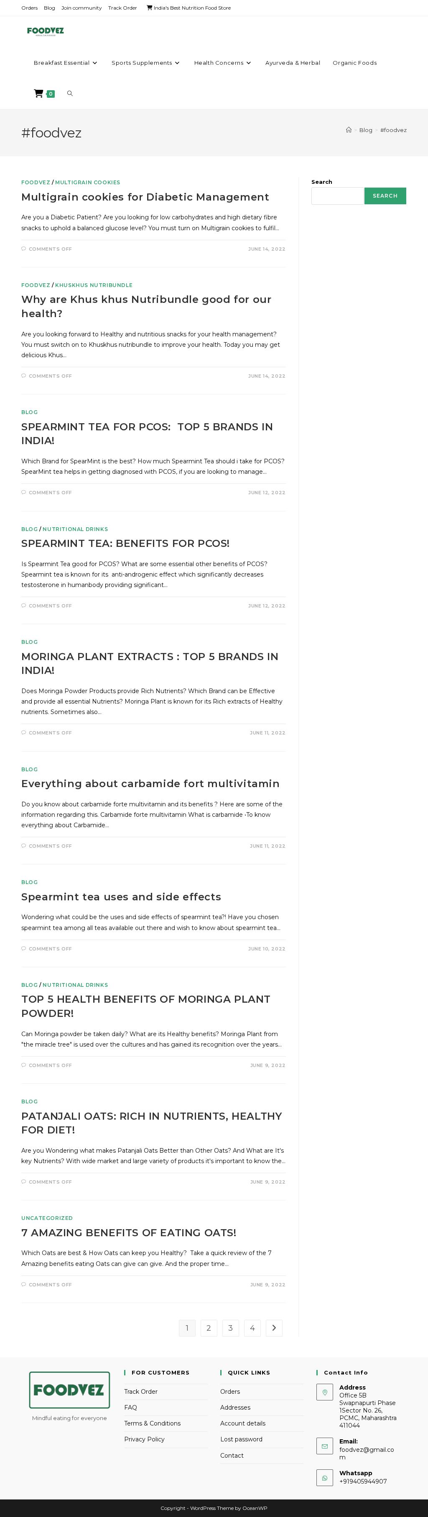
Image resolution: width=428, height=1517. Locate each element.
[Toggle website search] (70, 93)
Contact (232, 1455)
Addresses (235, 1407)
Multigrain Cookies (87, 182)
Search (321, 181)
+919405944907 (363, 1481)
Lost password (241, 1439)
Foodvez (35, 182)
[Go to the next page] (274, 1328)
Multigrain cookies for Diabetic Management (145, 197)
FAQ (130, 1407)
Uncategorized (47, 1218)
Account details (242, 1423)
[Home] (349, 130)
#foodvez (393, 130)
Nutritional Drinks (75, 529)
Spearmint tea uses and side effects (121, 897)
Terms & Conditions (152, 1423)
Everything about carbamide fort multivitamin (150, 784)
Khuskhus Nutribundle (93, 285)
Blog (49, 8)
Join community (81, 8)
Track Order (122, 8)
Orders (29, 8)
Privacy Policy (144, 1439)
